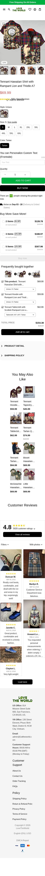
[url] (22, 738)
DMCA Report (22, 840)
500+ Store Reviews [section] (20, 99)
